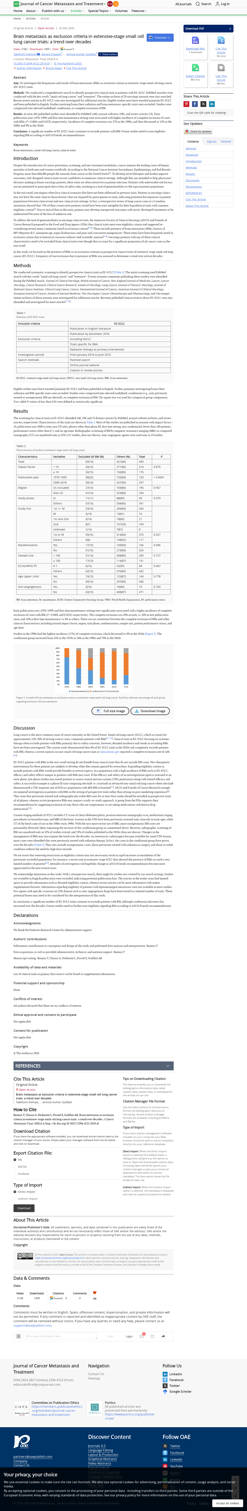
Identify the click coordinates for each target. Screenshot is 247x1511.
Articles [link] (31, 18)
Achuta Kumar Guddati (81, 54)
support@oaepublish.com (32, 1325)
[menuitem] (18, 11)
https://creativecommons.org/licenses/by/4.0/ (59, 1257)
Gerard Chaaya (51, 54)
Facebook (176, 1380)
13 (111, 738)
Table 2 (90, 422)
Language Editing (100, 1450)
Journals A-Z (97, 1446)
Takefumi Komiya (25, 54)
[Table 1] (119, 272)
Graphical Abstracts (102, 1459)
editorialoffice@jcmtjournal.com (37, 1384)
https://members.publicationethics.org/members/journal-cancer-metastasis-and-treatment (57, 1410)
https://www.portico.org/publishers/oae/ (130, 1416)
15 (47, 863)
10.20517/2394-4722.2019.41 (32, 63)
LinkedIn (175, 1374)
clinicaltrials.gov (109, 751)
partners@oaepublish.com (33, 1456)
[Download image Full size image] (93, 670)
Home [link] (17, 18)
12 (112, 787)
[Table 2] (39, 845)
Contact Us (96, 1374)
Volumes (121, 11)
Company (20, 1461)
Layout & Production (103, 1454)
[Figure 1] (150, 633)
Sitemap (94, 1378)
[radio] (63, 1159)
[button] (160, 38)
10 (69, 301)
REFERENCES (28, 1066)
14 (15, 755)
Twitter (174, 1386)
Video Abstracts (99, 1463)
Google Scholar (180, 1391)
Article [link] (45, 18)
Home (18, 11)
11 (108, 738)
